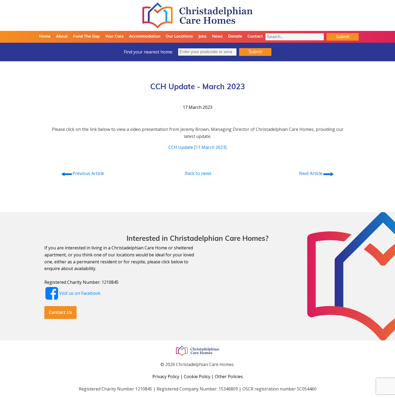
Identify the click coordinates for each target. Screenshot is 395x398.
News (217, 37)
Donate (235, 37)
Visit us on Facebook (79, 293)
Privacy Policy (165, 376)
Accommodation (144, 37)
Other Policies (229, 376)
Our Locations (179, 37)
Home (45, 37)
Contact (255, 37)
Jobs (202, 37)
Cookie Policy (197, 376)
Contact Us (60, 312)
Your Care (114, 37)
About (62, 37)
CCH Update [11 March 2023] (197, 147)
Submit (342, 36)
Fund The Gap (86, 37)
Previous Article (82, 174)
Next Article (317, 174)
